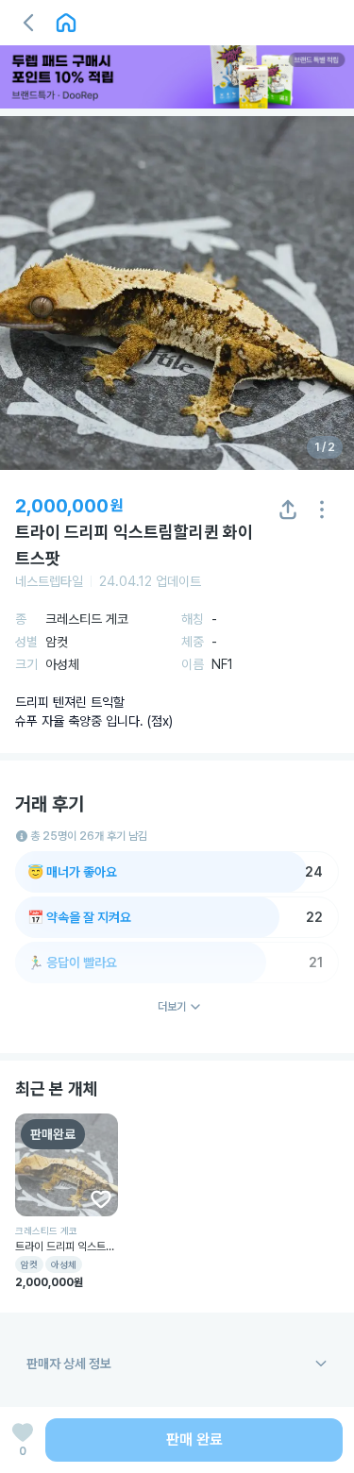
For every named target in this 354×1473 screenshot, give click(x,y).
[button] (28, 23)
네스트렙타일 (49, 581)
